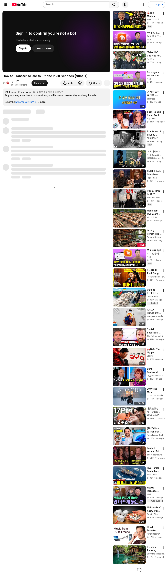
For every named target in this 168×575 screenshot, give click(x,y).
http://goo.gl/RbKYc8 (26, 102)
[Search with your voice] (125, 4)
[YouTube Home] (19, 4)
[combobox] (77, 5)
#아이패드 (37, 92)
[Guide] (6, 5)
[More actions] (107, 83)
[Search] (114, 4)
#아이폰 (48, 92)
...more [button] (41, 102)
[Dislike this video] (79, 83)
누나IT (15, 81)
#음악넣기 (58, 92)
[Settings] (143, 5)
